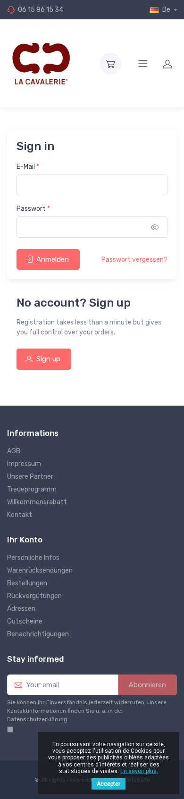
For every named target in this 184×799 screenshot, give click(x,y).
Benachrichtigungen (38, 634)
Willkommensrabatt (37, 502)
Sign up (48, 359)
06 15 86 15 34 (40, 10)
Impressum (24, 464)
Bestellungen (27, 583)
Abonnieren (147, 685)
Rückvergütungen (34, 596)
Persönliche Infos (33, 558)
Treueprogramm (32, 489)
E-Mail (28, 167)
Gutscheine (24, 621)
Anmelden (52, 259)
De (166, 10)
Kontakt (19, 515)
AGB (13, 451)
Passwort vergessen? (134, 260)
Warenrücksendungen (40, 570)
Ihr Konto (24, 539)
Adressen (21, 609)
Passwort (33, 209)
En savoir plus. (139, 771)
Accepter (108, 784)
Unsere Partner (30, 477)
